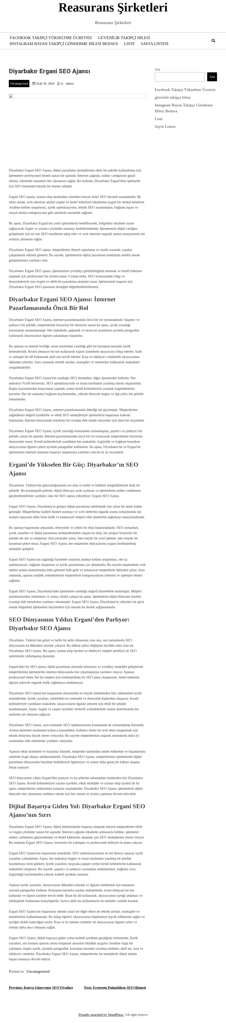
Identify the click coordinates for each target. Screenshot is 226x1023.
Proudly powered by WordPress (101, 1015)
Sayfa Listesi (154, 43)
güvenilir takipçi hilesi (124, 38)
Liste (129, 43)
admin (69, 83)
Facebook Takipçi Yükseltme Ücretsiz (51, 38)
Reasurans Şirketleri (113, 7)
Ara (157, 69)
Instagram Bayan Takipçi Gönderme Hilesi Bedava (64, 43)
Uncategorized (19, 83)
